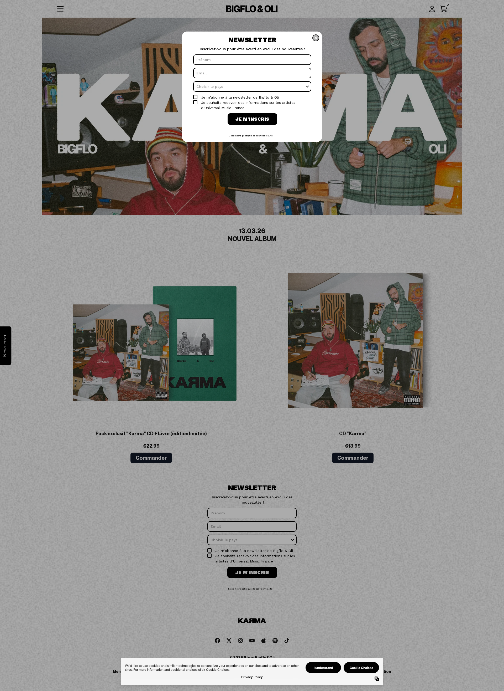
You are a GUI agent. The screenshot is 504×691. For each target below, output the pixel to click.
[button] (316, 38)
